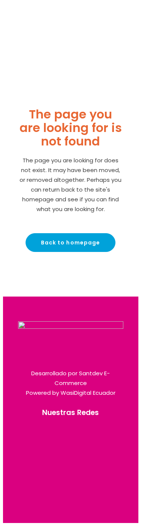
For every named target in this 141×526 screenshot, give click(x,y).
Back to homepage (70, 242)
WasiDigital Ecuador (88, 393)
